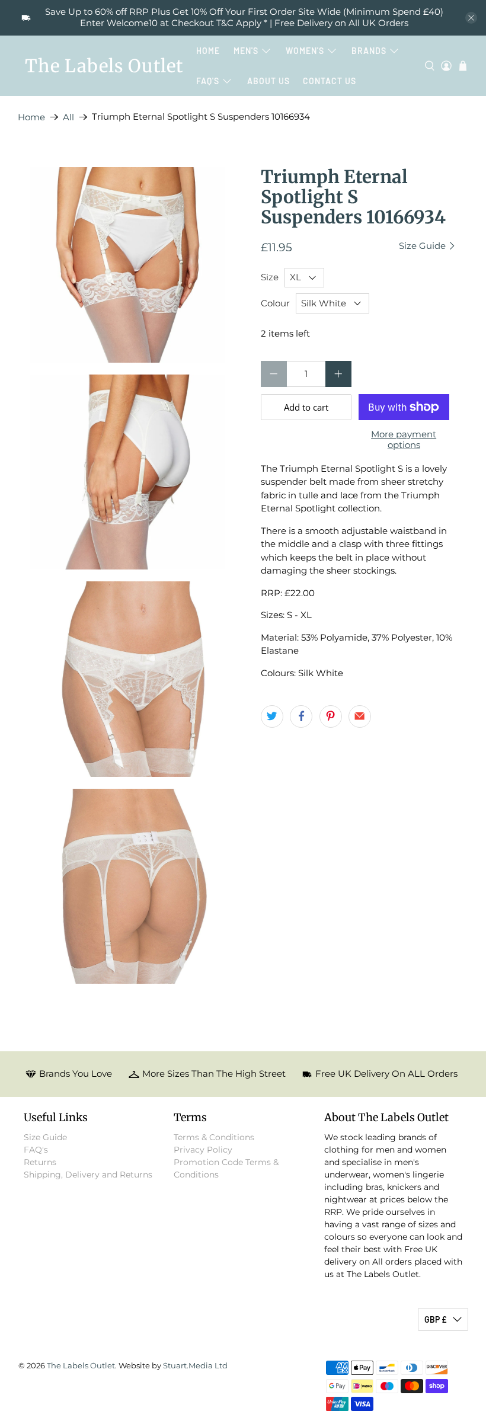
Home (208, 51)
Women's (305, 51)
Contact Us (329, 81)
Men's (246, 51)
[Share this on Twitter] (272, 716)
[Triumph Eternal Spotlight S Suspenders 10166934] (128, 265)
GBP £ (435, 1319)
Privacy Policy (203, 1149)
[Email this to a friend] (359, 716)
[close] (471, 18)
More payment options (403, 439)
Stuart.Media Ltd (195, 1365)
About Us (268, 81)
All (68, 117)
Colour (275, 303)
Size (270, 277)
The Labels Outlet (104, 66)
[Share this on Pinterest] (330, 716)
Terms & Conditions (214, 1137)
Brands (368, 51)
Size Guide (423, 246)
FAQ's (207, 81)
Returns (40, 1162)
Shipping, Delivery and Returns (88, 1174)
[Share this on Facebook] (301, 716)
